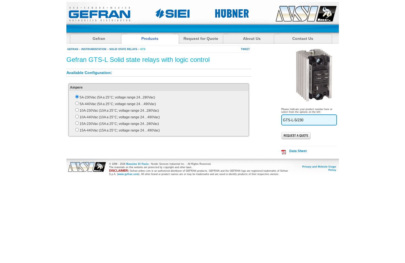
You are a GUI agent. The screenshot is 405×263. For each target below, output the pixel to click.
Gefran (72, 49)
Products (149, 38)
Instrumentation (93, 49)
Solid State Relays (123, 49)
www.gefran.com (128, 174)
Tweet (245, 49)
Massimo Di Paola (137, 164)
